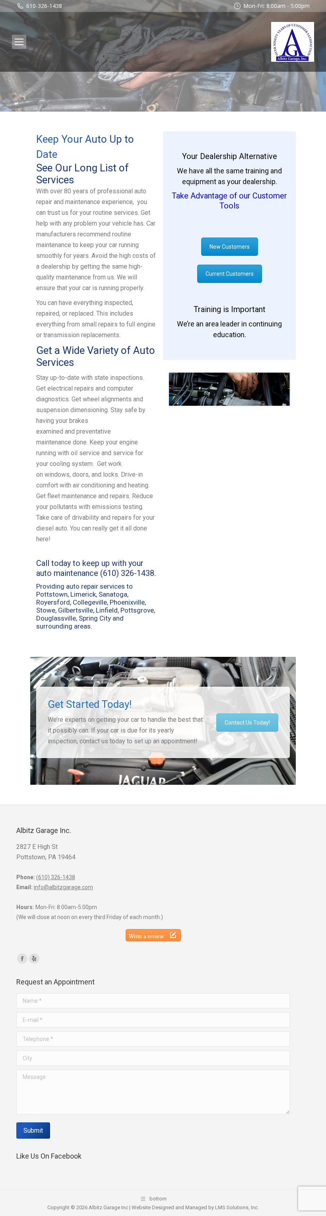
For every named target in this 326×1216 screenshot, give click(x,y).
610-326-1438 (44, 6)
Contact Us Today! (247, 722)
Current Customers (230, 274)
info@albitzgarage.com (63, 887)
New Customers (230, 247)
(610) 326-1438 (127, 573)
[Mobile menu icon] (19, 42)
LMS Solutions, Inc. (237, 1207)
